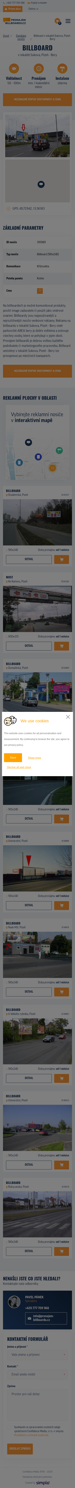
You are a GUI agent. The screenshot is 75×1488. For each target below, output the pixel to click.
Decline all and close (19, 767)
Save (13, 757)
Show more (34, 757)
